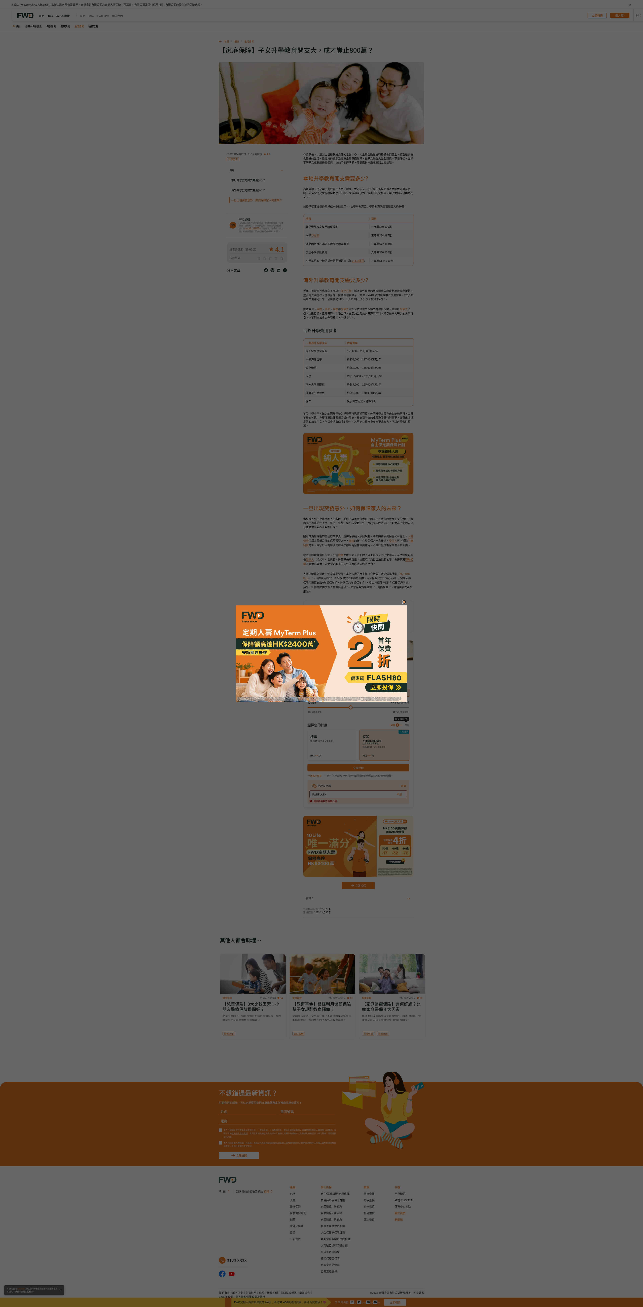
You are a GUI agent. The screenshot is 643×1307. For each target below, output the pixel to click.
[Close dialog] (404, 602)
